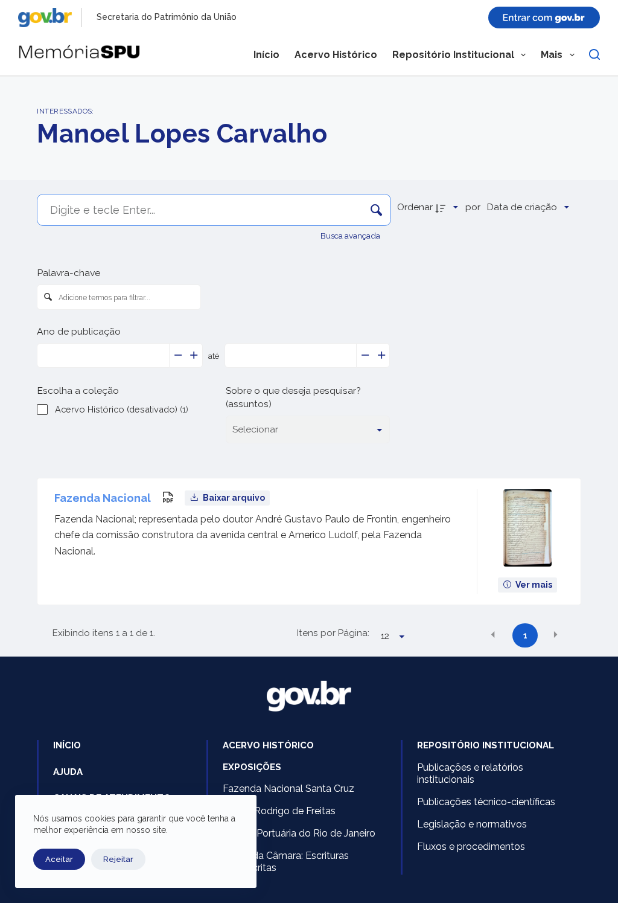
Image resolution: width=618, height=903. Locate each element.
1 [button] (525, 635)
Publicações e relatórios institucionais (470, 774)
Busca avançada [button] (351, 235)
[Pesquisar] (594, 54)
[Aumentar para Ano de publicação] (194, 355)
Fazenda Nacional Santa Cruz (288, 788)
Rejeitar (118, 859)
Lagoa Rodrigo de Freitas (279, 811)
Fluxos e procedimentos (471, 846)
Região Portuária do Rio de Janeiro (299, 833)
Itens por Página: (333, 633)
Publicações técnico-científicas (486, 802)
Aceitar (59, 859)
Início (266, 54)
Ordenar (415, 207)
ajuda (68, 771)
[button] (493, 634)
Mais (551, 54)
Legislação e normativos (472, 824)
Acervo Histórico (336, 54)
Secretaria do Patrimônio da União (167, 17)
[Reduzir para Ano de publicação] (178, 355)
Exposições (252, 767)
